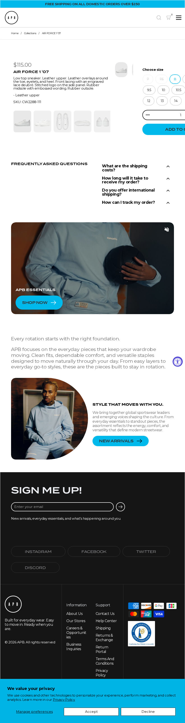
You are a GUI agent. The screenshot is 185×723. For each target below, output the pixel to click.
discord (35, 567)
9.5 (149, 90)
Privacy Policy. (64, 699)
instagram (38, 551)
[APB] (78, 18)
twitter (146, 551)
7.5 (162, 79)
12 (148, 101)
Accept (91, 711)
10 (163, 90)
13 (162, 101)
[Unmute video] (166, 229)
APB (21, 642)
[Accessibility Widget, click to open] (178, 361)
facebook (93, 551)
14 (175, 101)
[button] (159, 18)
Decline (148, 711)
